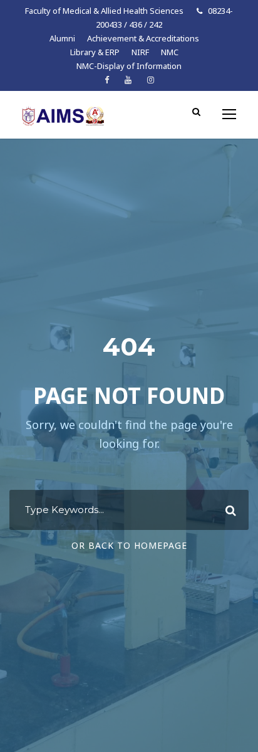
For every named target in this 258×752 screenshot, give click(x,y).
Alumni (62, 38)
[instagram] (150, 79)
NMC (169, 52)
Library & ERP (95, 52)
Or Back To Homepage (129, 545)
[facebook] (107, 79)
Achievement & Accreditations (143, 38)
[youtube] (128, 79)
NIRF (140, 52)
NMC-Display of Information (129, 65)
